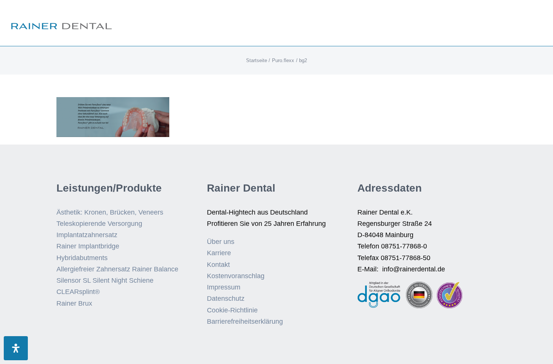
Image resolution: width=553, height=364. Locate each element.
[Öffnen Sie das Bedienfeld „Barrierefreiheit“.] (16, 348)
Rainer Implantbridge (87, 246)
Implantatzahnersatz (86, 235)
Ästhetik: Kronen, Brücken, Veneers (109, 212)
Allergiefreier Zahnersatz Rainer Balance (117, 269)
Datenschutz (226, 298)
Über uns (220, 241)
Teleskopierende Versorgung (99, 223)
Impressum (223, 287)
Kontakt (218, 264)
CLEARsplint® (78, 291)
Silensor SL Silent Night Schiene (104, 280)
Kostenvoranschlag (235, 276)
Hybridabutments (82, 258)
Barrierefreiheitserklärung (245, 321)
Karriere (219, 253)
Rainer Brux (74, 303)
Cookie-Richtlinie (232, 310)
